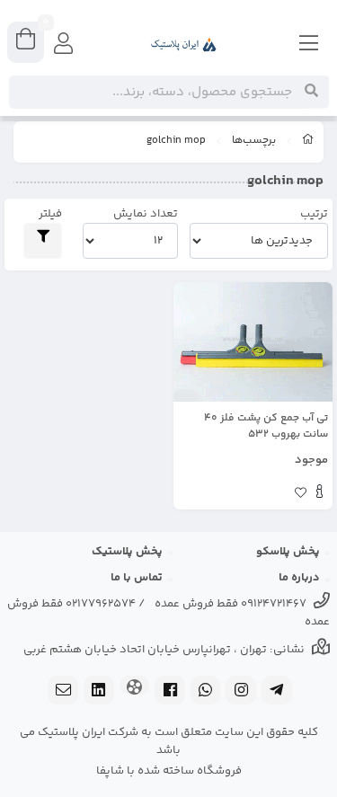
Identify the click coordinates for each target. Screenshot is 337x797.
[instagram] (241, 692)
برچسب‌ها (254, 141)
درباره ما (299, 578)
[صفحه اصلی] (308, 142)
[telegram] (277, 692)
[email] (63, 692)
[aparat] (135, 687)
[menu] (309, 45)
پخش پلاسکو (288, 552)
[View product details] (319, 494)
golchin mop (176, 141)
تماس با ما (137, 578)
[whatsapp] (206, 692)
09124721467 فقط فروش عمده (230, 604)
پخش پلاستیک (127, 552)
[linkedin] (99, 692)
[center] (311, 91)
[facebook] (170, 692)
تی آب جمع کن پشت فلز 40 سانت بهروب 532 (266, 427)
